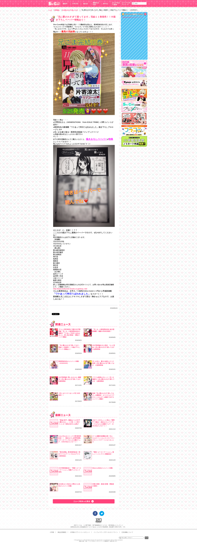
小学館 (52, 532)
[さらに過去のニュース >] (83, 501)
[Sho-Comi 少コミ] (54, 6)
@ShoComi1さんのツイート (132, 17)
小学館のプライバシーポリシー (80, 532)
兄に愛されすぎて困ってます (70, 10)
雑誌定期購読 (62, 532)
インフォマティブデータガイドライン (106, 532)
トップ (50, 10)
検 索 (146, 537)
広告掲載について (127, 532)
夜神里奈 (57, 10)
